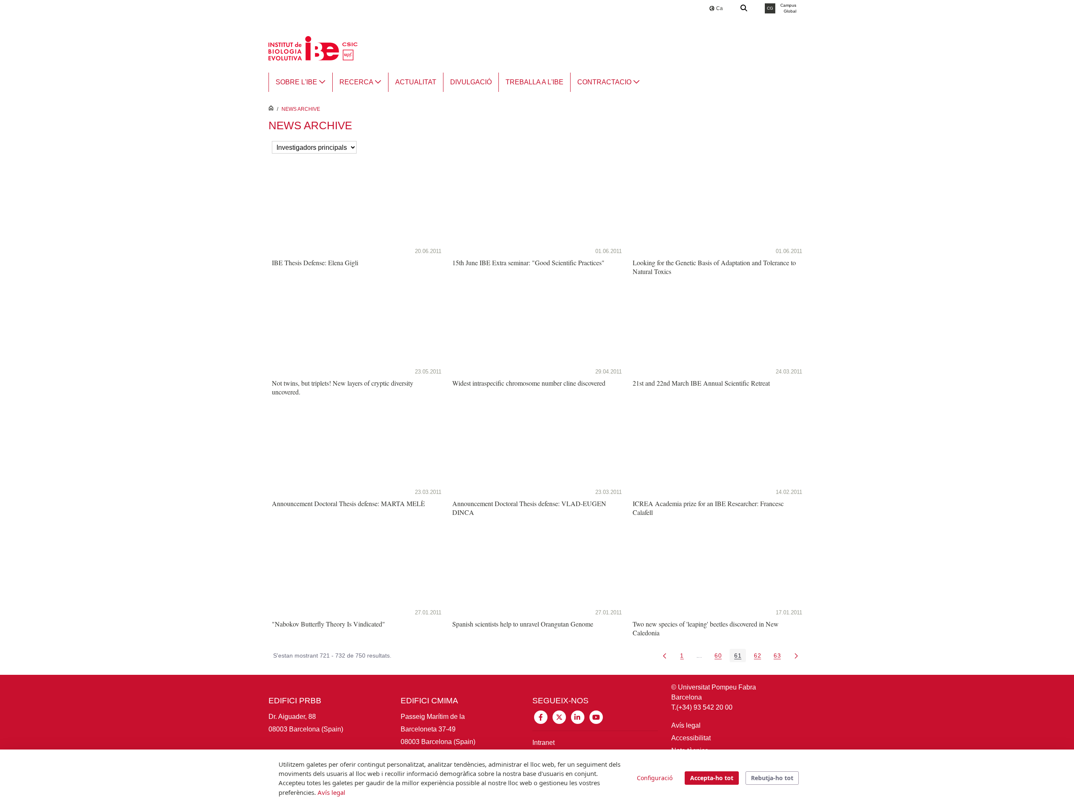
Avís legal (686, 725)
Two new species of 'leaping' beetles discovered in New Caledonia (706, 628)
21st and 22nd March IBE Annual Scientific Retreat (701, 383)
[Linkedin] (577, 716)
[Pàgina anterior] (664, 655)
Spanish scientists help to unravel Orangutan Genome (522, 623)
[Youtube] (596, 716)
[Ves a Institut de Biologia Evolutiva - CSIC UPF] (312, 47)
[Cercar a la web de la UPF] (744, 8)
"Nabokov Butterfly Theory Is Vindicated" (328, 623)
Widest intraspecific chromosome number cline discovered (528, 383)
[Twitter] (559, 716)
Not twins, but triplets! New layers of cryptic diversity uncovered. (342, 387)
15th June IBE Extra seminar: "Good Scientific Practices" (528, 262)
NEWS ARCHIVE (301, 109)
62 (760, 657)
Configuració (655, 778)
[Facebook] (540, 716)
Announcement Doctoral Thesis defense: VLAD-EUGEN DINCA (529, 508)
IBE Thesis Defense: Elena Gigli (315, 262)
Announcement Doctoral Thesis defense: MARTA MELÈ (348, 503)
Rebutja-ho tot (772, 778)
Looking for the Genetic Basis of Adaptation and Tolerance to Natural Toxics (714, 267)
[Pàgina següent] (796, 655)
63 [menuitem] (779, 657)
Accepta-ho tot (711, 778)
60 (720, 657)
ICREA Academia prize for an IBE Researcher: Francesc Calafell (708, 508)
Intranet (543, 742)
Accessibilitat (691, 738)
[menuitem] (300, 82)
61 (740, 657)
